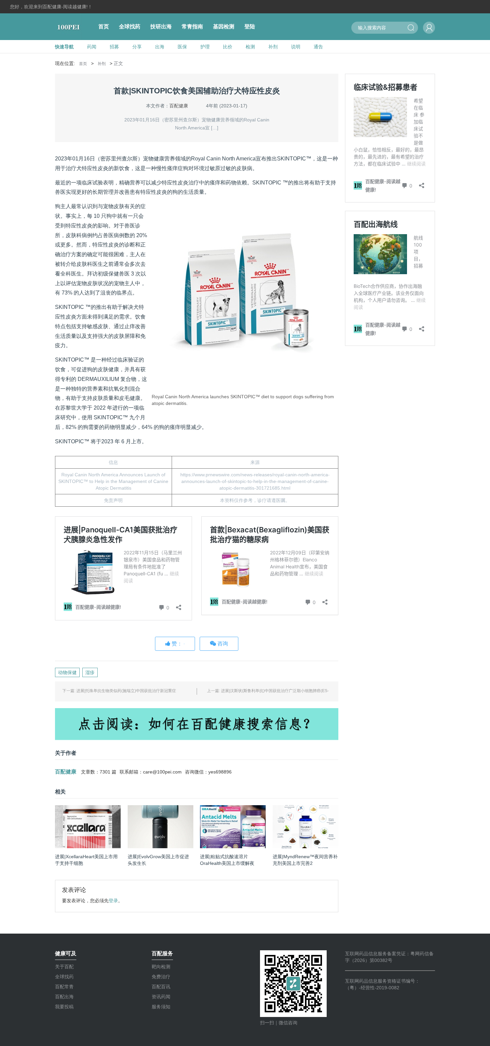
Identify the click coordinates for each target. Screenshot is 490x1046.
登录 (113, 900)
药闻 (91, 46)
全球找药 (129, 26)
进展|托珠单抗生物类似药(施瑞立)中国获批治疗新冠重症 (126, 690)
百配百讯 (161, 986)
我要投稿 (64, 1006)
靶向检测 (161, 966)
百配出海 (64, 996)
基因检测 (223, 26)
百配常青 (64, 986)
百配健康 (178, 105)
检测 (250, 46)
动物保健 (67, 672)
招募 (114, 46)
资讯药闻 (161, 996)
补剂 (273, 46)
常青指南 (192, 26)
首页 (103, 26)
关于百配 (64, 966)
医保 (182, 46)
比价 (227, 46)
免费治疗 (161, 976)
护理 (205, 46)
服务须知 (161, 1006)
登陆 (249, 26)
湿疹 (90, 672)
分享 (137, 46)
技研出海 (161, 26)
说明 (295, 46)
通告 (318, 46)
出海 (159, 46)
